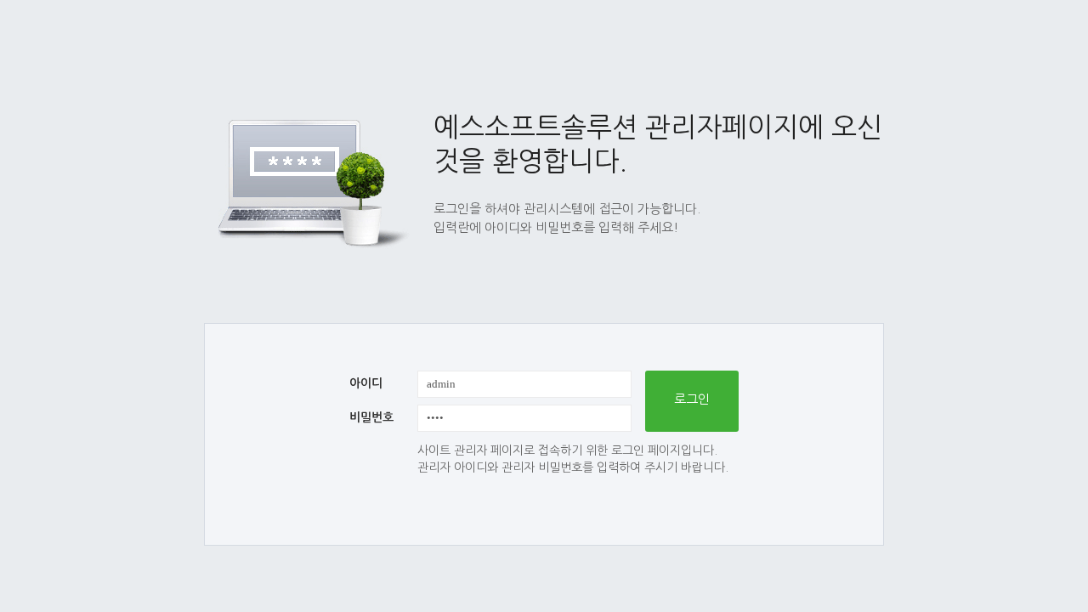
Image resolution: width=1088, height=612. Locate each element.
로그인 (692, 399)
